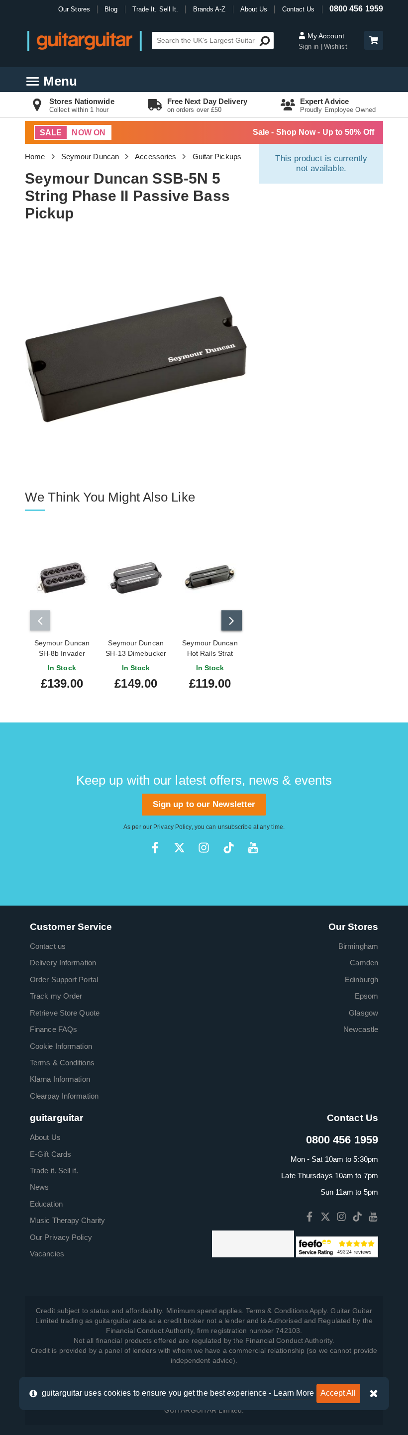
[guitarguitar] (84, 40)
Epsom (367, 996)
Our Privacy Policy (61, 1237)
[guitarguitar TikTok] (228, 847)
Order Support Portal (64, 979)
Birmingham (358, 946)
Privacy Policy (172, 826)
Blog (110, 9)
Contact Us (298, 9)
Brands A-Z (209, 9)
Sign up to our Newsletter (204, 804)
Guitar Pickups (217, 156)
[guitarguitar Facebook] (155, 847)
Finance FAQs (53, 1029)
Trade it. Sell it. (54, 1170)
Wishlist (335, 46)
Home (35, 156)
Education (46, 1204)
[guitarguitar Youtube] (253, 847)
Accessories (155, 156)
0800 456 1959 (356, 8)
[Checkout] (372, 41)
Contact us (48, 946)
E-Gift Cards (50, 1154)
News (39, 1187)
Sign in (310, 46)
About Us (254, 9)
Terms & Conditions (62, 1062)
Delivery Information (63, 962)
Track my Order (56, 996)
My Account (325, 36)
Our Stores (74, 9)
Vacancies (47, 1253)
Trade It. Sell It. (155, 9)
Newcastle (360, 1029)
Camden (364, 962)
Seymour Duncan (90, 156)
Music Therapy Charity (67, 1220)
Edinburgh (361, 979)
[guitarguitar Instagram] (204, 847)
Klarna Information (60, 1079)
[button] (373, 40)
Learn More (294, 1393)
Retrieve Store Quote (65, 1013)
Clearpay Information (64, 1096)
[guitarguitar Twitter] (179, 847)
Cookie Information (61, 1046)
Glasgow (363, 1013)
